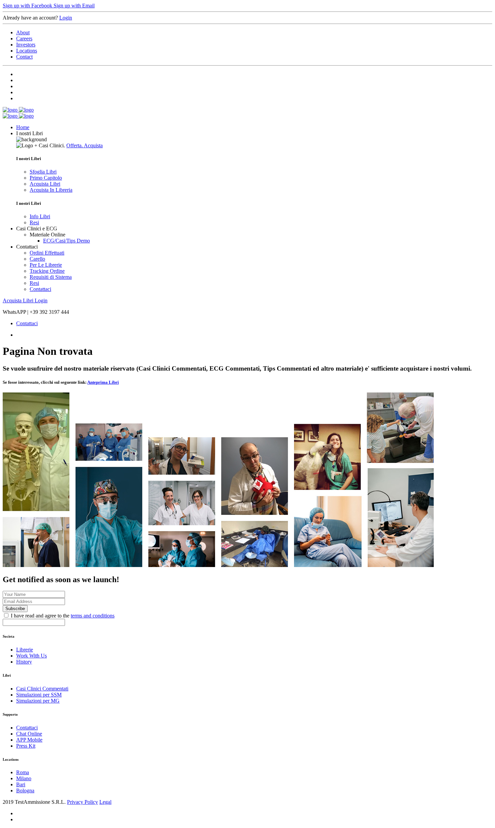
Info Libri (40, 216)
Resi (34, 222)
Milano (23, 778)
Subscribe (15, 608)
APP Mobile (29, 740)
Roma (22, 772)
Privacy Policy (82, 802)
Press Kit (25, 746)
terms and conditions (92, 615)
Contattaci (40, 289)
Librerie (24, 649)
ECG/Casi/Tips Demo (66, 240)
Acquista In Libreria (51, 190)
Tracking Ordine (47, 271)
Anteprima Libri (103, 382)
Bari (20, 784)
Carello (37, 259)
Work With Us (31, 655)
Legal (105, 802)
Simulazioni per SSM (39, 695)
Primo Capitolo (46, 178)
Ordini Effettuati (47, 253)
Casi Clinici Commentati (42, 688)
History (24, 662)
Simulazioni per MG (38, 701)
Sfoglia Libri (43, 172)
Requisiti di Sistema (51, 277)
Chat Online (29, 734)
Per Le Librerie (46, 265)
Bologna (25, 790)
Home (22, 127)
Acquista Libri (45, 184)
